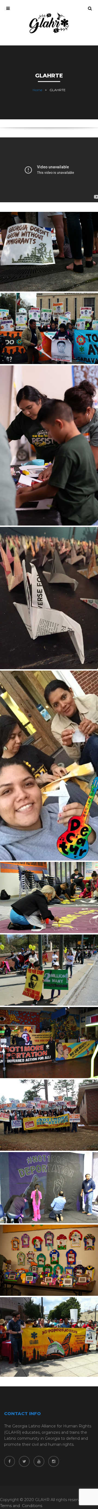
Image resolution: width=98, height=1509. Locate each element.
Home (37, 90)
